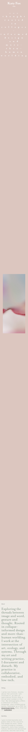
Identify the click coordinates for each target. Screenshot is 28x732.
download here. (8, 708)
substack (8, 710)
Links (14, 6)
